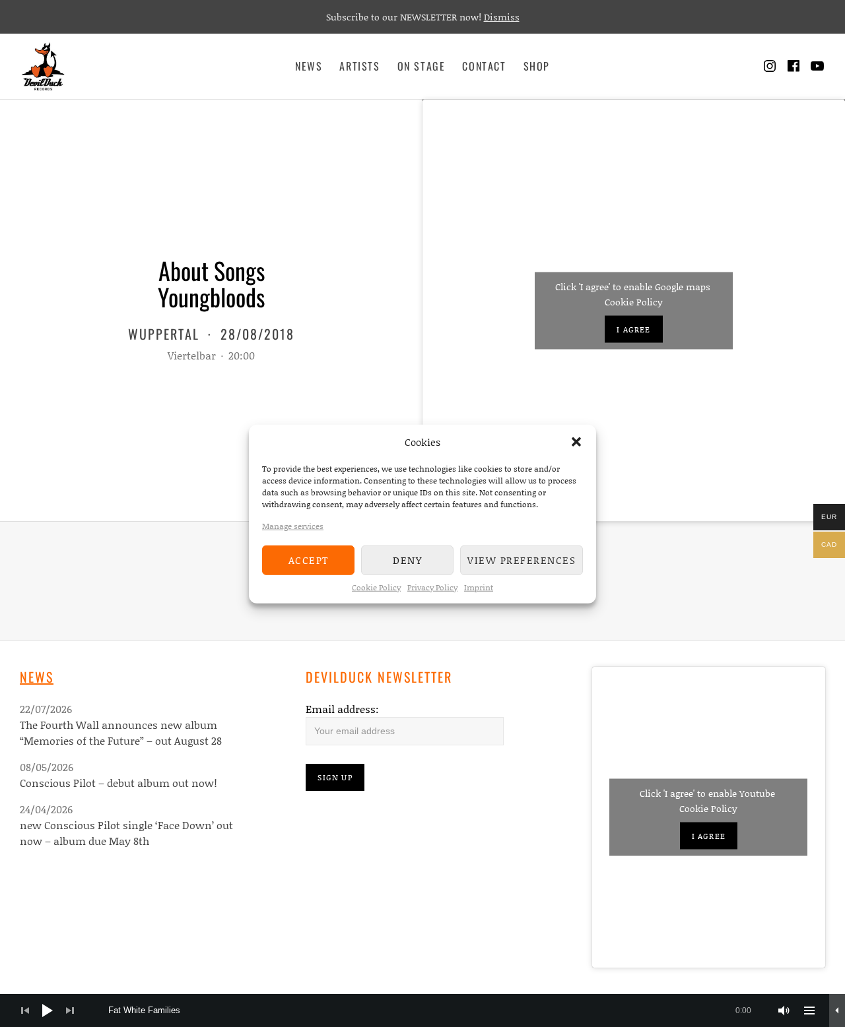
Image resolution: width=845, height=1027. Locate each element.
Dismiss (502, 17)
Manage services (292, 525)
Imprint (478, 586)
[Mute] (784, 1010)
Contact (484, 66)
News (308, 66)
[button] (576, 442)
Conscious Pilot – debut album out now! (118, 782)
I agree (633, 328)
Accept (308, 559)
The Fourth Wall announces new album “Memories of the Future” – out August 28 (121, 732)
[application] (422, 1010)
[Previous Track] (25, 1010)
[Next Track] (70, 1010)
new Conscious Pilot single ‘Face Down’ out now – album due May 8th (126, 832)
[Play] (47, 1010)
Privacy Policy (432, 586)
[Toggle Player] (837, 1010)
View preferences (521, 559)
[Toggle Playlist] (809, 1010)
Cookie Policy (376, 586)
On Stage (421, 66)
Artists (359, 66)
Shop (537, 66)
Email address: (342, 708)
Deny (407, 559)
